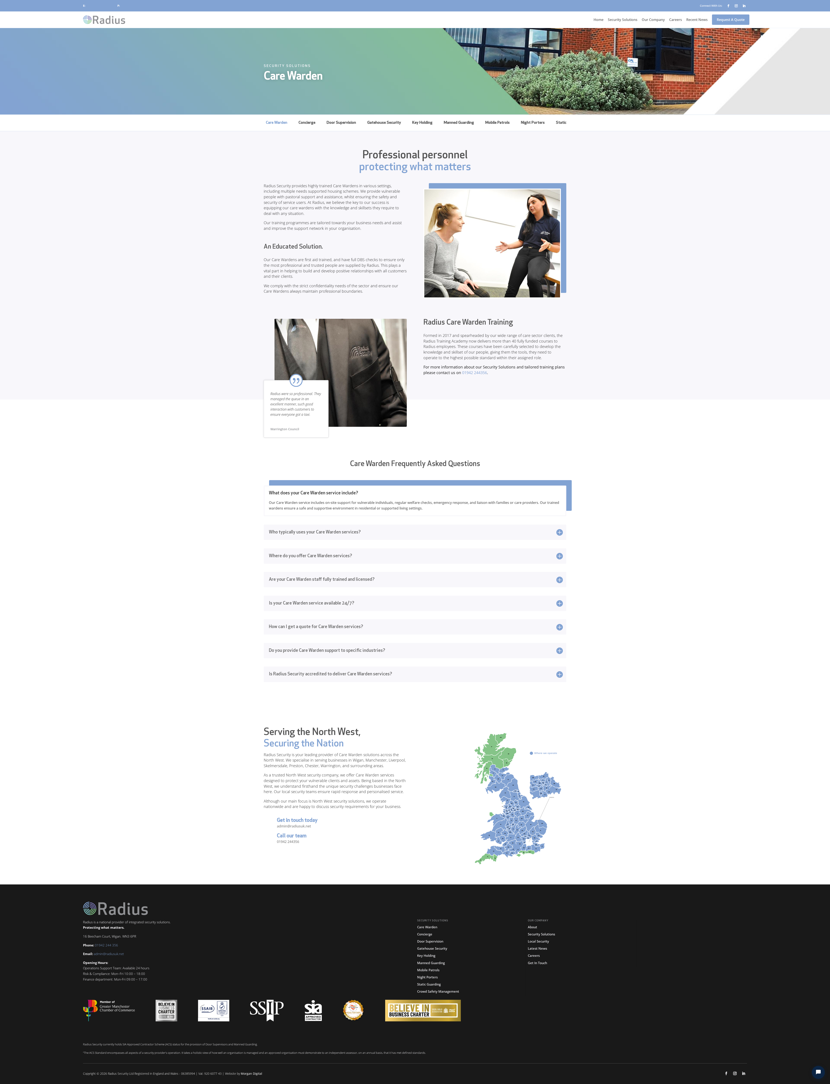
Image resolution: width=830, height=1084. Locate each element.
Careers (675, 19)
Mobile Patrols (497, 123)
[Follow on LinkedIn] (744, 6)
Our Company (653, 19)
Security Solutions (622, 19)
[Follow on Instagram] (736, 6)
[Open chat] (818, 1072)
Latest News (537, 948)
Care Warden (276, 123)
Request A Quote (731, 19)
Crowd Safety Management (438, 991)
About (532, 927)
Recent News (697, 19)
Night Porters (533, 123)
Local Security (538, 941)
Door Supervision (341, 123)
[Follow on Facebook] (728, 6)
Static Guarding (429, 984)
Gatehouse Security (384, 123)
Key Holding (422, 123)
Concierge (306, 123)
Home (598, 19)
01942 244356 (288, 841)
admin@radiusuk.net (99, 6)
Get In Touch (537, 963)
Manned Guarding (459, 123)
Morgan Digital (251, 1073)
